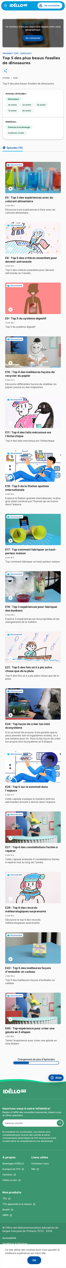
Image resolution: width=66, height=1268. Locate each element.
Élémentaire (13, 99)
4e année (12, 105)
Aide (57, 1078)
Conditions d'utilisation (14, 1243)
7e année (12, 110)
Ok (34, 1260)
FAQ (40, 1169)
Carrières (13, 1174)
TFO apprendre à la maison (17, 1204)
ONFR (17, 1215)
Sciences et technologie (19, 127)
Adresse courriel (12, 1124)
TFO (17, 1198)
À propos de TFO (13, 1169)
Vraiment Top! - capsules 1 (17, 53)
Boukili (17, 1209)
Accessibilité (9, 1238)
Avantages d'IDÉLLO (13, 1163)
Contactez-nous (40, 1163)
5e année (27, 105)
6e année (41, 105)
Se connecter (52, 5)
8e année (26, 110)
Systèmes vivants (16, 133)
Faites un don (13, 1180)
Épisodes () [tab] (12, 148)
